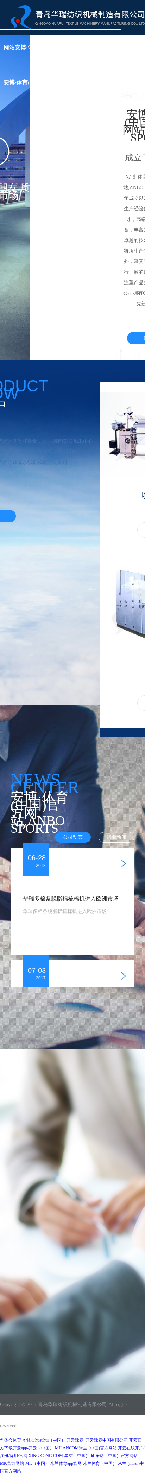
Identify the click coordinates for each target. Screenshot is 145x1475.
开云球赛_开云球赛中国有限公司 (97, 1440)
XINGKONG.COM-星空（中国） (59, 1455)
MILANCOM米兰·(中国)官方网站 (86, 1447)
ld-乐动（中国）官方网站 (114, 1455)
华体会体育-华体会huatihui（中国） (32, 1440)
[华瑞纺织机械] (78, 16)
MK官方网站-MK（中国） (24, 1463)
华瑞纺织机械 (62, 1404)
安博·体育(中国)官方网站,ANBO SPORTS (55, 82)
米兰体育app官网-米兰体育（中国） (83, 1463)
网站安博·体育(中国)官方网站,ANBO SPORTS (61, 47)
